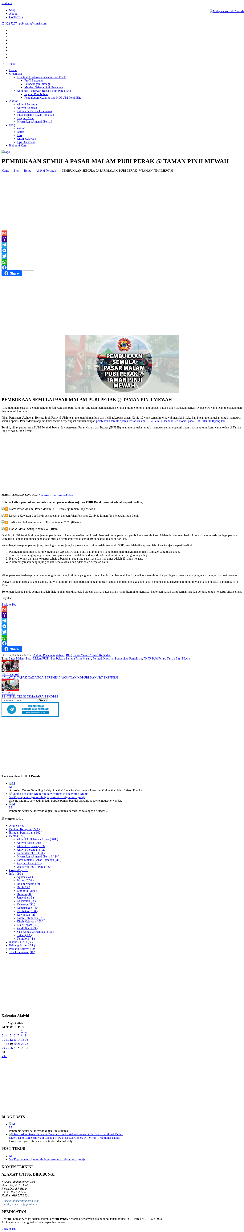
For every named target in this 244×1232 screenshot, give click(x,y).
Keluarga (26, 904)
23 (26, 1043)
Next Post (8, 693)
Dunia (23, 887)
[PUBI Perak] (6, 152)
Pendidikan (27, 928)
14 (18, 1039)
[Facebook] (122, 267)
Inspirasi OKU (21, 942)
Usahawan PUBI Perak (34, 866)
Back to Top (9, 604)
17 (3, 1043)
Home (5, 170)
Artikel (60, 655)
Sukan (24, 935)
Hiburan (24, 894)
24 (3, 1048)
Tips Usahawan (22, 952)
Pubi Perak (158, 658)
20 (15, 1043)
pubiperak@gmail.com (33, 23)
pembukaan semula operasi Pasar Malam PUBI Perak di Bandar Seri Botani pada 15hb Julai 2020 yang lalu (161, 421)
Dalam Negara (30, 883)
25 (7, 1048)
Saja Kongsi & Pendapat (35, 931)
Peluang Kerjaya (22, 948)
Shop (12, 10)
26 (11, 1048)
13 (15, 1039)
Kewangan (27, 914)
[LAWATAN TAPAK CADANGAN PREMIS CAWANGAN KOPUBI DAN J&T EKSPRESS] (10, 670)
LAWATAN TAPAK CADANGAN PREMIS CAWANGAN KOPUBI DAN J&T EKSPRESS (60, 677)
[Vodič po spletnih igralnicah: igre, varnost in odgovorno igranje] (48, 793)
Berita (27, 170)
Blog (16, 170)
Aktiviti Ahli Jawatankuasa (37, 839)
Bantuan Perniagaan (25, 832)
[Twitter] (122, 256)
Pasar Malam (16, 658)
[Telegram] (122, 245)
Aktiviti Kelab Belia (32, 842)
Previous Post (10, 674)
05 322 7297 (9, 23)
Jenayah (25, 897)
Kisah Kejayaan (30, 921)
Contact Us (16, 17)
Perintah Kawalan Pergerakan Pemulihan (117, 658)
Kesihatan (27, 911)
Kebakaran (26, 901)
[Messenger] (122, 250)
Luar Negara (28, 924)
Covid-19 (19, 870)
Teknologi (26, 938)
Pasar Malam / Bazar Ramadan (92, 655)
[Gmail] (122, 233)
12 (11, 1039)
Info (16, 873)
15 (22, 1039)
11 (7, 1039)
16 (26, 1039)
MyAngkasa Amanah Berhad (38, 856)
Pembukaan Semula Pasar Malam (71, 658)
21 (18, 1043)
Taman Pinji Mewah (179, 658)
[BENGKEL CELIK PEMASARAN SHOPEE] (10, 689)
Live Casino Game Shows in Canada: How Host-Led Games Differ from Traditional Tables (64, 1137)
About (13, 13)
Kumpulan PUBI (31, 853)
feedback (7, 3)
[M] (12, 783)
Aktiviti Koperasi (31, 846)
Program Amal (29, 863)
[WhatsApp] (122, 262)
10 (3, 1039)
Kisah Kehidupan (31, 918)
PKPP (147, 658)
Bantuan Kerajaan (24, 829)
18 (7, 1043)
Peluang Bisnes (22, 945)
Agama (25, 877)
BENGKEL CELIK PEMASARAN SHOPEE (30, 696)
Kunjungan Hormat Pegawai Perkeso (56, 495)
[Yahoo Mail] (122, 239)
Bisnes (25, 880)
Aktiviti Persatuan (46, 170)
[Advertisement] (122, 202)
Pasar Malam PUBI (37, 658)
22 (22, 1043)
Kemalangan (28, 907)
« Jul (4, 1056)
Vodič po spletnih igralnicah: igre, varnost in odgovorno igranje (47, 797)
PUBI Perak (9, 63)
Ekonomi (27, 890)
